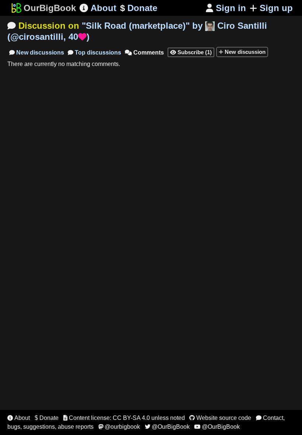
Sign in (226, 8)
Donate (138, 8)
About (98, 8)
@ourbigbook (119, 427)
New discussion (244, 52)
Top (94, 52)
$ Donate (47, 418)
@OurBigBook (167, 427)
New (36, 52)
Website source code (220, 418)
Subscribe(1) (191, 52)
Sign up (276, 8)
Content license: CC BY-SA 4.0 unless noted (124, 418)
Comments (144, 52)
